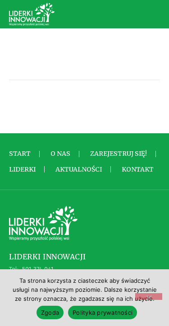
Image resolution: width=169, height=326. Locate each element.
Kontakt (138, 169)
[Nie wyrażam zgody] (148, 296)
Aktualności (78, 169)
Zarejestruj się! (118, 153)
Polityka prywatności (102, 312)
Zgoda (50, 312)
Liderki (22, 169)
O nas (60, 153)
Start (20, 153)
